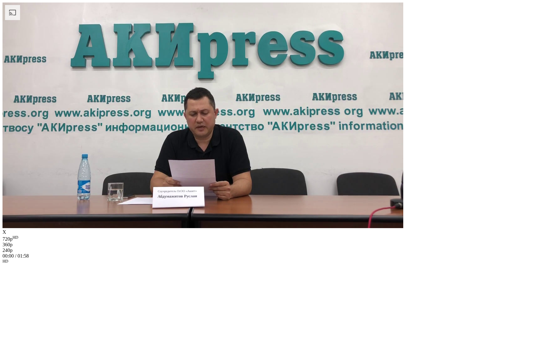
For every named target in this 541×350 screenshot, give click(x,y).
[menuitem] (270, 238)
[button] (270, 262)
